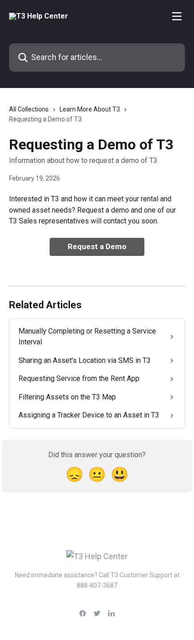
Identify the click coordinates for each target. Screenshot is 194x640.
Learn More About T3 (90, 109)
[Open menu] (177, 16)
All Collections (29, 109)
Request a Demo (97, 246)
